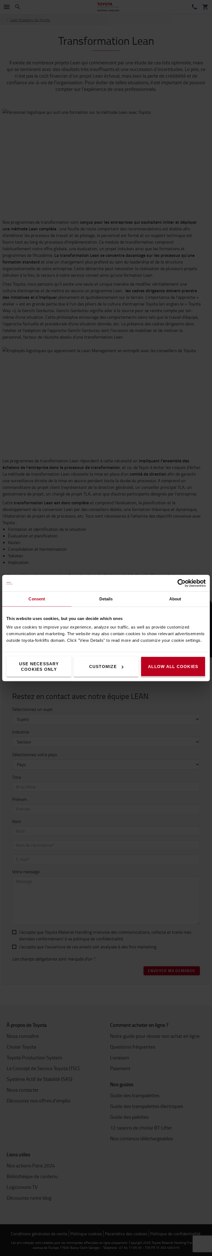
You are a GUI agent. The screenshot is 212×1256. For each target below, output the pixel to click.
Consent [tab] (36, 599)
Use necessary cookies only (39, 666)
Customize (103, 666)
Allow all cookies (173, 666)
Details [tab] (106, 599)
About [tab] (175, 599)
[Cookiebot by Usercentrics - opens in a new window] (181, 583)
